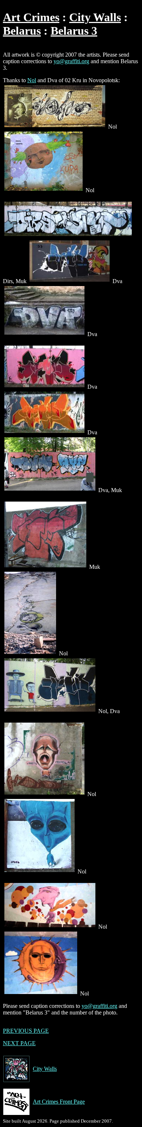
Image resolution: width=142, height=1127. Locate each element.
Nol (31, 80)
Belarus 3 (74, 30)
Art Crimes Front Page (59, 1102)
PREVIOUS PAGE (26, 1031)
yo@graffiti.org (71, 61)
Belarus (22, 30)
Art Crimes (31, 17)
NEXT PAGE (19, 1043)
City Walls (95, 17)
